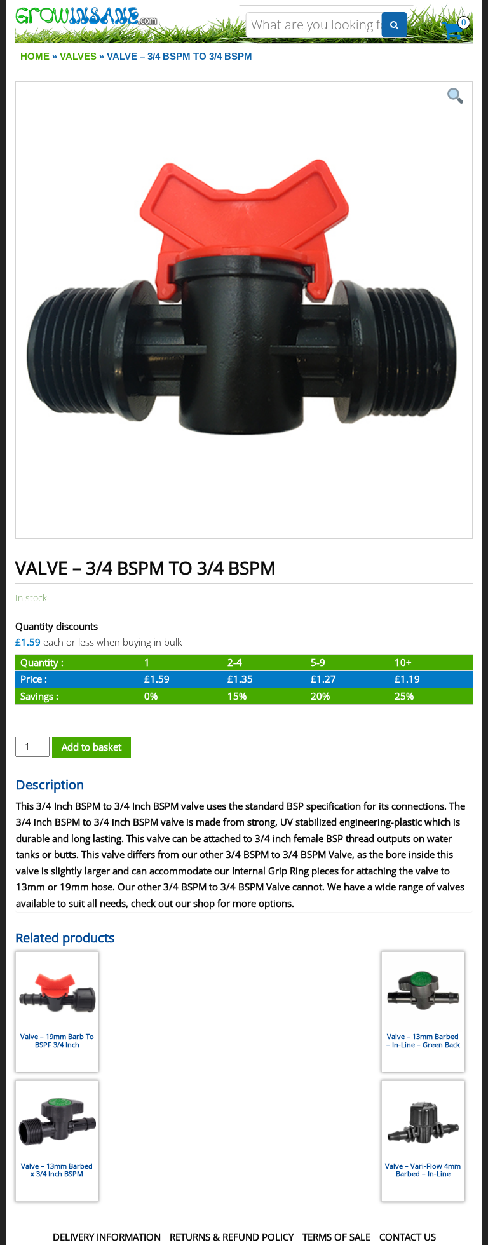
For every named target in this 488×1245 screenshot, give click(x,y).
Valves (78, 56)
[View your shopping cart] (452, 34)
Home (35, 56)
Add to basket (91, 746)
